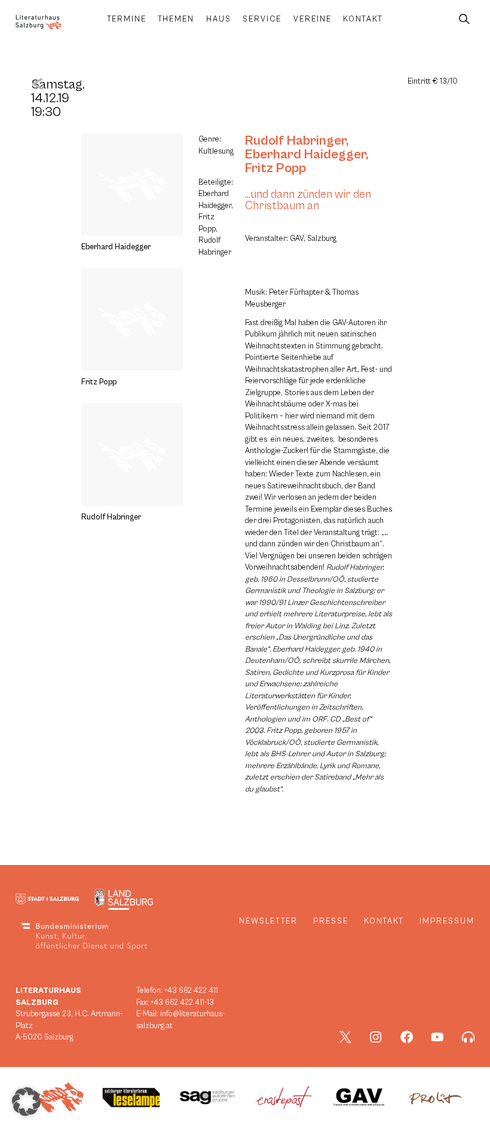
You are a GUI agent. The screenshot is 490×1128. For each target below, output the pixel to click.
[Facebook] (407, 1037)
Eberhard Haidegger (305, 154)
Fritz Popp (275, 168)
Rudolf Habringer (295, 140)
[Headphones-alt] (468, 1037)
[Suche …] (464, 19)
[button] (26, 1101)
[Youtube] (437, 1037)
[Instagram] (375, 1037)
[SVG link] (39, 22)
